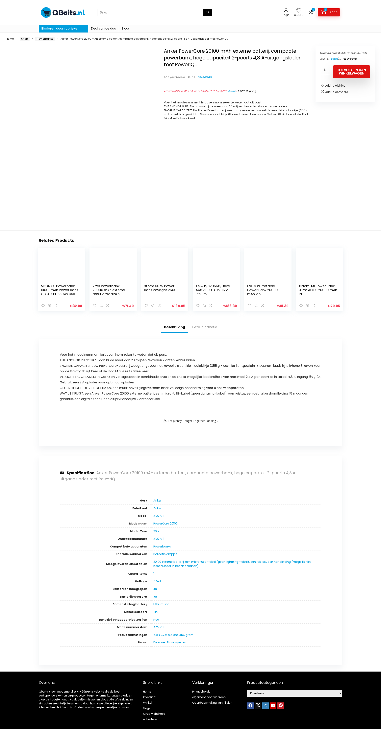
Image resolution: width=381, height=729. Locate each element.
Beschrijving (174, 327)
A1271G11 (158, 516)
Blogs (125, 28)
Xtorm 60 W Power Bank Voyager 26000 (161, 288)
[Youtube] (273, 705)
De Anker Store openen (169, 642)
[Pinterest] (280, 705)
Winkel (147, 703)
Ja (155, 589)
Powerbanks (45, 39)
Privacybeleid (201, 692)
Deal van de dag (103, 28)
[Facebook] (250, 705)
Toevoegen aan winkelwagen (351, 71)
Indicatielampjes (165, 554)
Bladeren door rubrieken (60, 28)
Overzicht (150, 697)
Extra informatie (204, 327)
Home (10, 39)
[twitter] (258, 705)
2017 (156, 531)
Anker (157, 501)
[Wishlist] (298, 11)
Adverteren (151, 719)
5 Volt (157, 581)
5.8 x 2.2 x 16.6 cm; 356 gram (173, 635)
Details (232, 91)
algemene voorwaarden (209, 697)
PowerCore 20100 (165, 523)
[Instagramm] (265, 705)
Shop (24, 39)
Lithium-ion (161, 604)
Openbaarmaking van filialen (212, 703)
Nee (156, 620)
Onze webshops (154, 714)
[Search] (207, 12)
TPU (156, 612)
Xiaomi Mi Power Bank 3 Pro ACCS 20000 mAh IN (318, 290)
